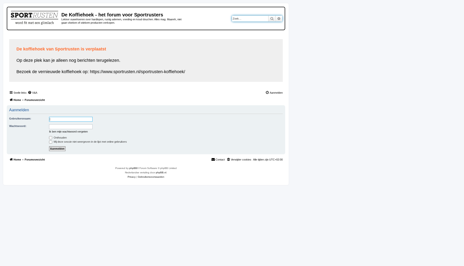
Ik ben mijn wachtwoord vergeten (68, 131)
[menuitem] (32, 93)
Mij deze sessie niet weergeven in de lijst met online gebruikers (90, 141)
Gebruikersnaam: (20, 118)
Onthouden (60, 137)
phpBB (133, 168)
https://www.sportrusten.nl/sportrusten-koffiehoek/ (137, 71)
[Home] (34, 16)
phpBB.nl (161, 172)
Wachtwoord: (17, 126)
